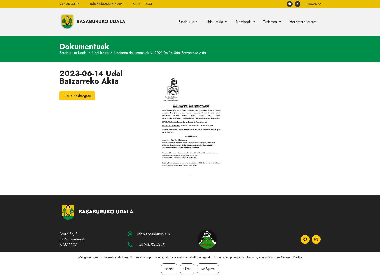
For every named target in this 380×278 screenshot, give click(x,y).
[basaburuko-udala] (92, 22)
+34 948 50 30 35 (151, 244)
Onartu (169, 269)
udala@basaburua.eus (153, 234)
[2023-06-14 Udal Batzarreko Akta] (190, 72)
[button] (313, 4)
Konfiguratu (208, 269)
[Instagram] (298, 4)
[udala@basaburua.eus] (132, 233)
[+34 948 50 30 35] (132, 244)
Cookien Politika (291, 257)
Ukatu (187, 269)
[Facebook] (290, 4)
